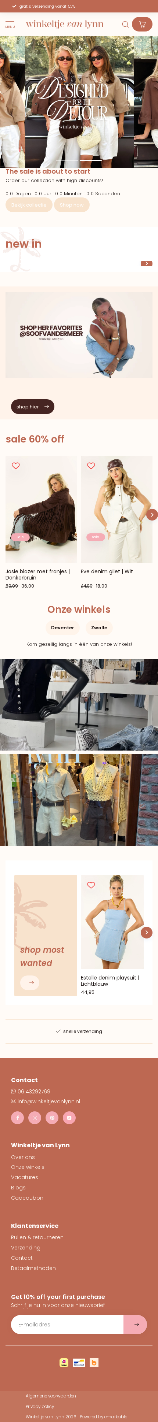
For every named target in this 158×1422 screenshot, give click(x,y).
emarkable (115, 1417)
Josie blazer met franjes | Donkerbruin (38, 575)
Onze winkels (27, 1167)
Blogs (18, 1187)
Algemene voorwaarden (51, 1396)
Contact (22, 1258)
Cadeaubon (27, 1197)
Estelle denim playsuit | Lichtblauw (110, 980)
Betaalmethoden (33, 1268)
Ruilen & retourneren (37, 1237)
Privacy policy (40, 1407)
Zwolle (99, 627)
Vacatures (24, 1177)
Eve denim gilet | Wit (107, 572)
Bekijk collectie (29, 204)
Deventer (62, 627)
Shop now (72, 204)
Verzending (25, 1247)
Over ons (23, 1157)
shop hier (28, 406)
